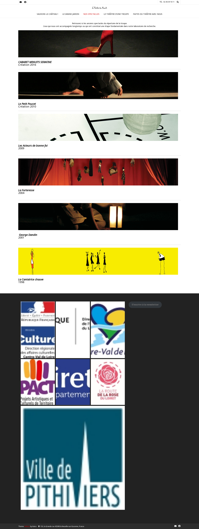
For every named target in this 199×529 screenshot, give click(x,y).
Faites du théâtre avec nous (147, 14)
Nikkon (27, 526)
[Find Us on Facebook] (25, 2)
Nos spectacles (91, 14)
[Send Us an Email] (20, 2)
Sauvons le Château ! (47, 14)
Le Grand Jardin (70, 14)
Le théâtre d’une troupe (116, 14)
